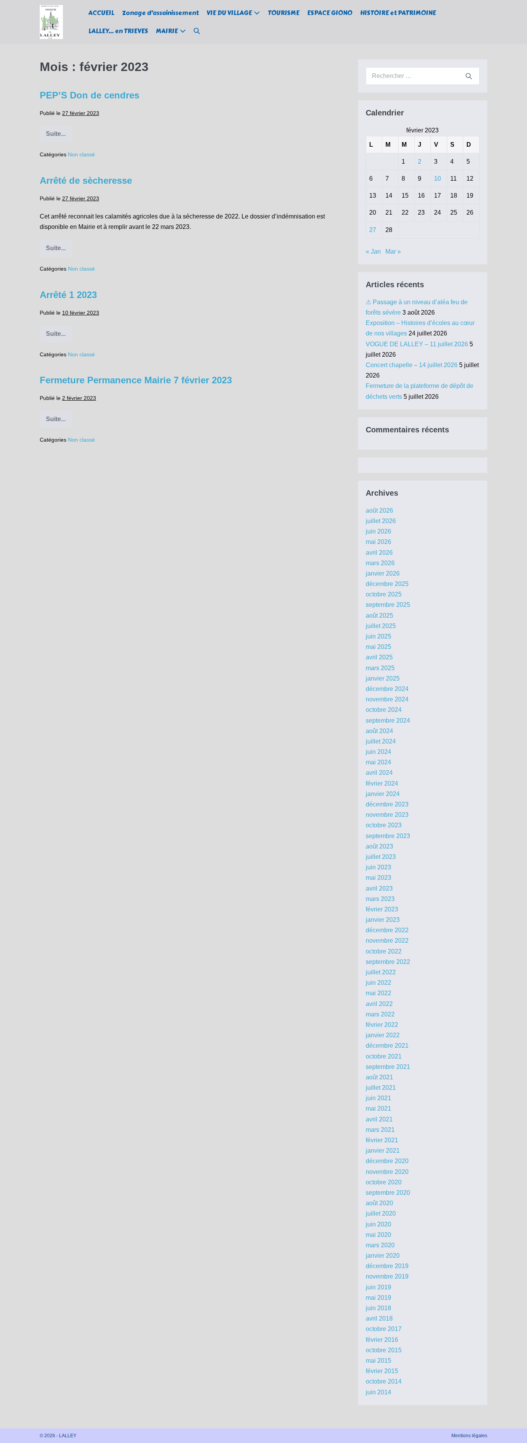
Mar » (393, 251)
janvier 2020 (383, 1255)
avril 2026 (379, 552)
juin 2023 (378, 867)
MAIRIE (167, 31)
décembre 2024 (387, 689)
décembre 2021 (387, 1045)
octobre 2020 (384, 1182)
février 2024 (382, 783)
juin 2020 (378, 1224)
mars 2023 (380, 899)
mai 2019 (378, 1297)
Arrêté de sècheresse (86, 180)
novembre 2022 (387, 940)
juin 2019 (378, 1287)
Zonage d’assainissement (160, 13)
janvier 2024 (383, 794)
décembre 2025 (387, 584)
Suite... (59, 136)
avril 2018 (379, 1318)
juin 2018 (378, 1308)
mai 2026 (378, 542)
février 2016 (382, 1339)
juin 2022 (378, 982)
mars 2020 (380, 1245)
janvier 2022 (383, 1035)
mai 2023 (378, 877)
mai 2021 (378, 1108)
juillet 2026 (381, 521)
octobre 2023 (384, 825)
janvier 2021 (383, 1150)
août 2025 (379, 615)
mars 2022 (380, 1014)
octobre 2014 (384, 1381)
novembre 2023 (387, 814)
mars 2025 (380, 668)
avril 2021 (379, 1119)
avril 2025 (379, 657)
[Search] (469, 76)
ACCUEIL (101, 13)
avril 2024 (379, 772)
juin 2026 (378, 531)
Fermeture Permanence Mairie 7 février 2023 (136, 380)
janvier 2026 (383, 573)
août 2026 (379, 510)
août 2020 (379, 1203)
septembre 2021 (388, 1067)
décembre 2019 (387, 1266)
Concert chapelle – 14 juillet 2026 (412, 365)
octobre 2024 (384, 709)
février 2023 (382, 909)
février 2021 (382, 1140)
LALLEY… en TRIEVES (118, 31)
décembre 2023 (387, 804)
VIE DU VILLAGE (229, 13)
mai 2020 (378, 1234)
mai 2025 (378, 647)
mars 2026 (380, 563)
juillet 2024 (381, 741)
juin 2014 (378, 1392)
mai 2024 (378, 762)
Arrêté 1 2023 (68, 295)
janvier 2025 (383, 678)
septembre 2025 (388, 604)
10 (437, 178)
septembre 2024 (388, 720)
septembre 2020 (388, 1192)
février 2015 (382, 1371)
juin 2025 (378, 636)
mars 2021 (380, 1129)
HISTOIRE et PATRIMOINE (398, 13)
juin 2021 (378, 1098)
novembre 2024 (387, 699)
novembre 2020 (387, 1172)
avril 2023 (379, 888)
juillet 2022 (381, 972)
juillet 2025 (381, 626)
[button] (197, 31)
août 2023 (379, 846)
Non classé (81, 154)
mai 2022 (378, 993)
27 (372, 230)
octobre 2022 (384, 951)
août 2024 (379, 731)
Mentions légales (469, 1435)
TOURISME (283, 13)
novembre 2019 (387, 1276)
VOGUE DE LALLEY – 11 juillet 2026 (417, 344)
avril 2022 (379, 1004)
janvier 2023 (383, 919)
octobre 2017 (384, 1329)
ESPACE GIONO (329, 13)
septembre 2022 (388, 962)
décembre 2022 (387, 930)
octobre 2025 (384, 594)
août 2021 (379, 1077)
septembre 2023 (388, 836)
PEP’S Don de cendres (89, 95)
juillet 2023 (381, 857)
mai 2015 (378, 1360)
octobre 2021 (384, 1056)
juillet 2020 (381, 1213)
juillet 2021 (381, 1087)
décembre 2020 (387, 1161)
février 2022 (382, 1024)
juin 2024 (378, 752)
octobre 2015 (384, 1350)
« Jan (373, 251)
